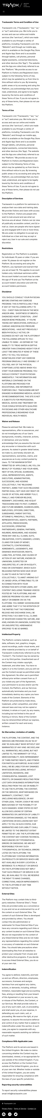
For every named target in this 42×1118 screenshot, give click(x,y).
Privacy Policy (7, 1109)
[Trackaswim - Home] (21, 4)
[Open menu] (4, 11)
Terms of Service (20, 1109)
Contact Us (32, 1109)
